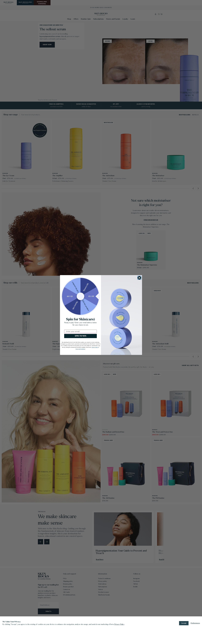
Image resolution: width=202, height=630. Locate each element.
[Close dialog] (139, 278)
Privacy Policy (119, 624)
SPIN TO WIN (80, 336)
